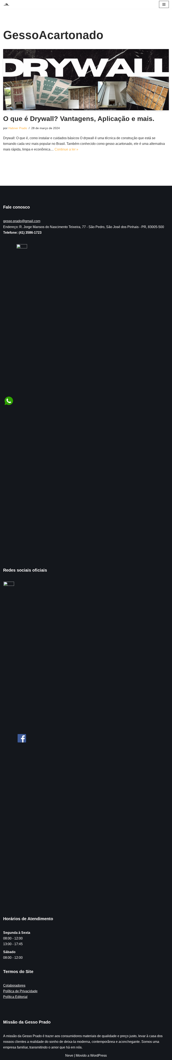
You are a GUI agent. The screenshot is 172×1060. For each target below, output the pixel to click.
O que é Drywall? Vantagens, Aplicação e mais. (78, 118)
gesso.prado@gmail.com (21, 221)
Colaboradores (14, 985)
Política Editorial (15, 997)
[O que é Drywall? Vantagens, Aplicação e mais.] (86, 79)
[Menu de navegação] (164, 4)
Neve (69, 1055)
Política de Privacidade (20, 991)
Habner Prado (17, 128)
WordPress (98, 1055)
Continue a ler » (66, 149)
